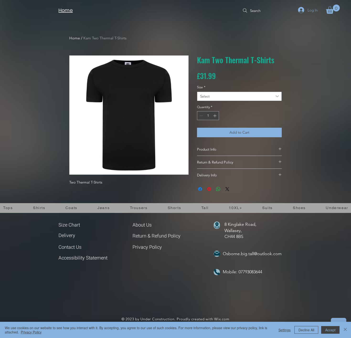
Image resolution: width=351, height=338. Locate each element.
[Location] (217, 225)
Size (201, 87)
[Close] (345, 330)
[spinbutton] (208, 115)
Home (74, 38)
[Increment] (215, 115)
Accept (330, 329)
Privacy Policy (147, 247)
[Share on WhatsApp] (218, 189)
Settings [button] (284, 329)
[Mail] (217, 254)
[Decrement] (201, 115)
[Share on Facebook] (200, 189)
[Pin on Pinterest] (209, 189)
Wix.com (221, 319)
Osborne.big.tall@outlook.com (252, 253)
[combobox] (239, 96)
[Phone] (217, 272)
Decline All (306, 329)
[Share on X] (227, 189)
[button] (333, 9)
